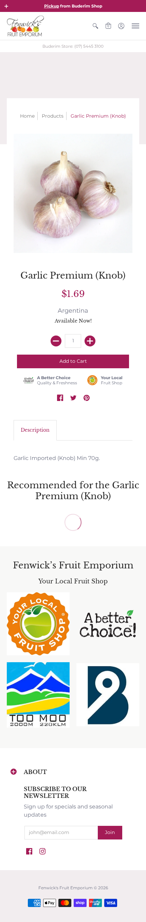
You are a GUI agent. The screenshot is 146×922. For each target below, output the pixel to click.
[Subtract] (56, 341)
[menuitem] (95, 26)
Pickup (51, 6)
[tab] (35, 430)
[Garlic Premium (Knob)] (73, 193)
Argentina (73, 310)
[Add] (90, 341)
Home (27, 116)
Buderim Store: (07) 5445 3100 (73, 46)
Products (52, 116)
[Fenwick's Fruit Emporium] (25, 26)
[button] (6, 6)
